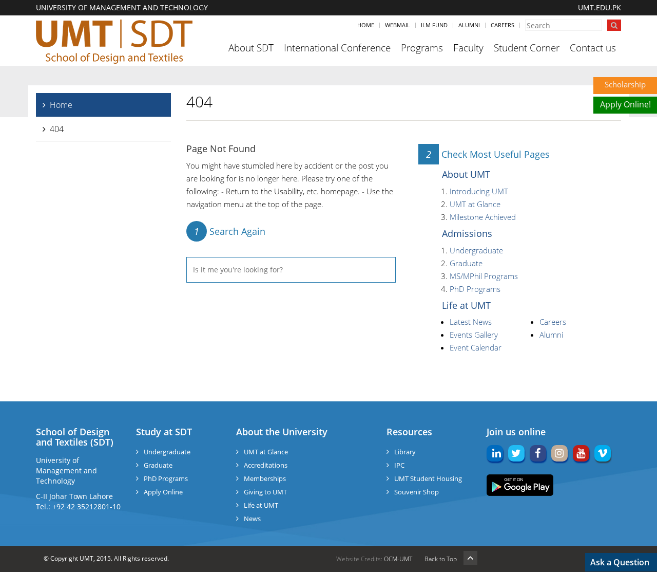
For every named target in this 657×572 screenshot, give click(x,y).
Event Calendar (475, 347)
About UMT (466, 174)
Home (365, 25)
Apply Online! (625, 104)
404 (57, 129)
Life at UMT (466, 305)
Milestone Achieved (483, 217)
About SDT (251, 47)
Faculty (468, 47)
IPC (399, 465)
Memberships (265, 478)
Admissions (467, 233)
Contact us (593, 47)
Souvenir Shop (416, 491)
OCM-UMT (398, 559)
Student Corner (526, 47)
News (252, 518)
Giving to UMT (265, 491)
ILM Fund (434, 25)
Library (405, 451)
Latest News (471, 322)
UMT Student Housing (428, 478)
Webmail (397, 25)
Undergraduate (476, 250)
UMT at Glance (475, 204)
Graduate (466, 263)
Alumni (469, 25)
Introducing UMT (479, 191)
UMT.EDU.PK (599, 7)
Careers (502, 25)
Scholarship (625, 84)
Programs (422, 47)
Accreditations (265, 465)
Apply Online (163, 491)
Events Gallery (474, 334)
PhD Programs (475, 289)
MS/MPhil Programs (484, 276)
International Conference (337, 47)
